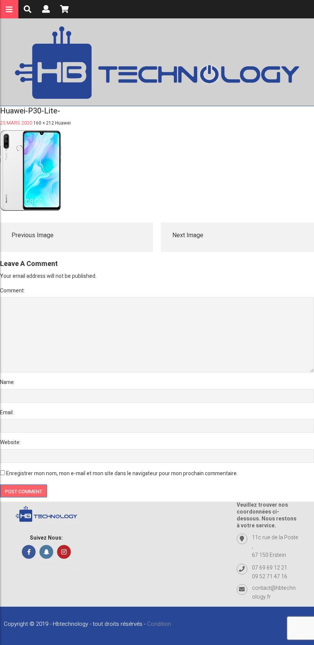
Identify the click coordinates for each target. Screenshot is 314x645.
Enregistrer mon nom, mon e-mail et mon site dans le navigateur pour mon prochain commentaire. (122, 473)
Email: (7, 413)
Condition (159, 624)
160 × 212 (43, 123)
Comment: (12, 291)
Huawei (63, 123)
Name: (7, 382)
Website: (10, 442)
